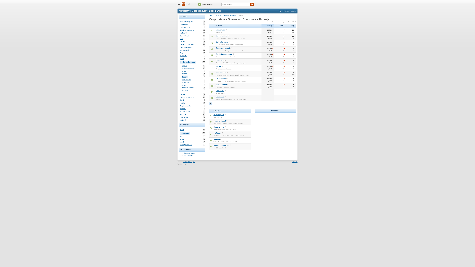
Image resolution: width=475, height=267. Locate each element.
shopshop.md (219, 115)
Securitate (183, 56)
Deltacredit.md (221, 36)
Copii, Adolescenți (186, 47)
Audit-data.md (221, 85)
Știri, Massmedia (185, 106)
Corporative (185, 133)
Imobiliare (183, 103)
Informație (183, 109)
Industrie (184, 73)
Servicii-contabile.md (224, 54)
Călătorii (182, 42)
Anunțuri (182, 142)
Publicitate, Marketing (188, 68)
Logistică (184, 66)
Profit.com (220, 97)
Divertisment (184, 24)
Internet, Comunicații (187, 97)
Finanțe (185, 77)
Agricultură (185, 90)
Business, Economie (188, 62)
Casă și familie (185, 36)
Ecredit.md (220, 91)
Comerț (182, 94)
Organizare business (188, 87)
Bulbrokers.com (222, 42)
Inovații (184, 71)
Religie (182, 100)
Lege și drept (184, 117)
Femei (182, 53)
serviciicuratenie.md (221, 145)
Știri (181, 136)
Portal (182, 130)
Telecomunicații (186, 79)
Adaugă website (207, 4)
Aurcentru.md (221, 72)
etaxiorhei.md (219, 127)
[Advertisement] (275, 128)
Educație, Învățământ (187, 21)
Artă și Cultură (184, 50)
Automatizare (186, 82)
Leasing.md (220, 30)
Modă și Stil (184, 33)
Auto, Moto (183, 114)
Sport (181, 39)
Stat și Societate (185, 111)
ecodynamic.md (220, 121)
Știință (182, 59)
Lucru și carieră (185, 27)
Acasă (211, 15)
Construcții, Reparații (187, 44)
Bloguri (182, 139)
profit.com (217, 133)
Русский (294, 162)
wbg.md (217, 139)
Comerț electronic (186, 145)
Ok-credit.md (221, 78)
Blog (194, 162)
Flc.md (218, 66)
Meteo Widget (188, 155)
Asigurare (184, 85)
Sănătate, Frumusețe (187, 30)
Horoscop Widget (189, 153)
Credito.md (220, 60)
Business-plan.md (223, 48)
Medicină (183, 120)
